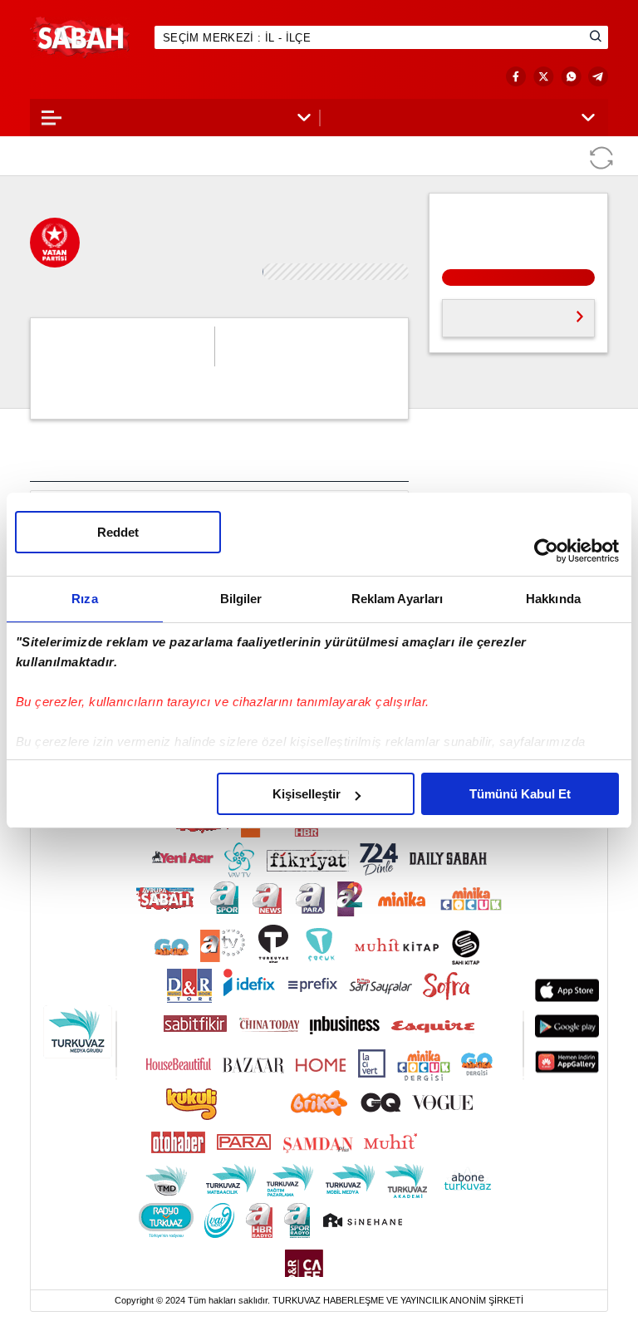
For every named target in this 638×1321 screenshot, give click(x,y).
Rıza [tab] (84, 599)
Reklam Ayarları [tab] (397, 599)
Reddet (118, 532)
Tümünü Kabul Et (520, 794)
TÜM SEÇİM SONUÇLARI (506, 300)
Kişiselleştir (306, 794)
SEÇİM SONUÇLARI (97, 77)
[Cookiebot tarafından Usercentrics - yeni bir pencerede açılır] (546, 550)
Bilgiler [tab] (241, 599)
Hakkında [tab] (553, 599)
